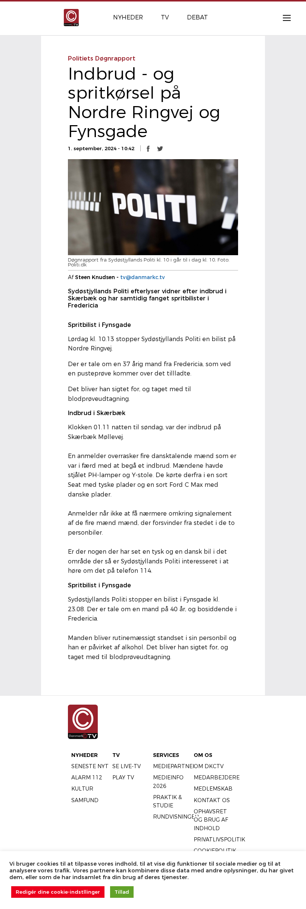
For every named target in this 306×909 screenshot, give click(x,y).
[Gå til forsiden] (71, 17)
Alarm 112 (86, 777)
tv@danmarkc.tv (142, 277)
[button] (148, 149)
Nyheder (84, 755)
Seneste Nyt (90, 766)
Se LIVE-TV (126, 766)
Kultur (82, 788)
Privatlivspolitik (219, 839)
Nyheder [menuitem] (128, 17)
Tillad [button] (122, 892)
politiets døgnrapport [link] (101, 58)
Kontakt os (212, 800)
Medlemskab (213, 788)
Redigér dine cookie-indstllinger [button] (58, 892)
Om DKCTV (209, 766)
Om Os (203, 755)
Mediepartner (175, 766)
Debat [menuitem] (197, 17)
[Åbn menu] (282, 17)
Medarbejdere (217, 777)
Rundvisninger (176, 816)
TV (116, 755)
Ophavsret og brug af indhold (211, 820)
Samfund (85, 800)
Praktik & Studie (167, 801)
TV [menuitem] (165, 17)
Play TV (123, 777)
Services (166, 755)
